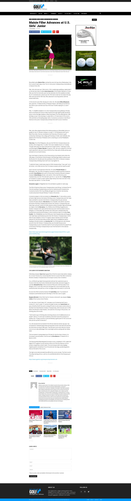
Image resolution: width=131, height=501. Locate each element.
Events (38, 19)
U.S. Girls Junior (56, 371)
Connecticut (34, 19)
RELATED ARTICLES (34, 407)
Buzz (30, 19)
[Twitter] (88, 491)
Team (101, 499)
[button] (100, 13)
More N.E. (46, 13)
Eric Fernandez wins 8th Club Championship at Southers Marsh (35, 436)
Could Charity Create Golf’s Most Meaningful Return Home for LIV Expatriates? (50, 422)
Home (30, 17)
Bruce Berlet (32, 28)
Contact (97, 499)
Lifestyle (60, 13)
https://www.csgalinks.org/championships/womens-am (43, 359)
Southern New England (48, 19)
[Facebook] (81, 491)
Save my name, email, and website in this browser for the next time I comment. (47, 473)
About (91, 499)
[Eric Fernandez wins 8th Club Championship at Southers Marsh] (35, 429)
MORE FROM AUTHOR (45, 407)
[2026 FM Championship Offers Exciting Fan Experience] (50, 429)
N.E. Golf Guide (68, 13)
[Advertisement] (77, 7)
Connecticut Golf (42, 371)
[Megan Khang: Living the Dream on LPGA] (35, 414)
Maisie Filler (49, 371)
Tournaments (53, 13)
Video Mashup (84, 13)
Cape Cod (40, 13)
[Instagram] (85, 491)
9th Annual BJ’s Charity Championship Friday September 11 (62, 436)
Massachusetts (33, 13)
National (42, 19)
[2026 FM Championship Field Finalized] (64, 414)
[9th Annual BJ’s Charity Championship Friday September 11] (64, 429)
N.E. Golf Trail (76, 13)
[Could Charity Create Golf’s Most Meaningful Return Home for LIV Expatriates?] (50, 414)
